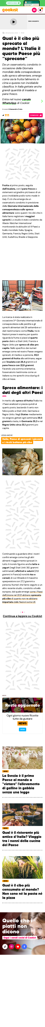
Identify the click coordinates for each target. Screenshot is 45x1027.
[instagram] (11, 946)
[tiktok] (5, 946)
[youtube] (18, 946)
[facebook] (24, 946)
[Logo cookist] (10, 10)
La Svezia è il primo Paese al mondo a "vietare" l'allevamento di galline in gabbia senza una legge (21, 784)
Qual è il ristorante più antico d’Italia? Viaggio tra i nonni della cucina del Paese (21, 839)
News (4, 695)
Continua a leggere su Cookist (22, 616)
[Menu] (34, 10)
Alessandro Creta (15, 109)
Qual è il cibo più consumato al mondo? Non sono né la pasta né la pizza (22, 891)
